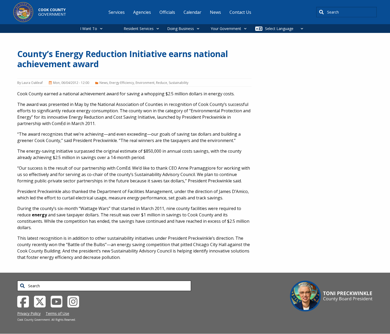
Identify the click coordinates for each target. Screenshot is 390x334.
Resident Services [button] (139, 28)
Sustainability (178, 82)
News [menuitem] (215, 12)
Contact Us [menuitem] (240, 12)
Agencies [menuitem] (142, 12)
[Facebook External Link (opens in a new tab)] (25, 301)
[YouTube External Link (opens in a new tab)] (58, 301)
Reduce (161, 82)
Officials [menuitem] (167, 12)
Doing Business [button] (180, 28)
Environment (145, 82)
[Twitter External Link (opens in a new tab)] (42, 301)
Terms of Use (57, 313)
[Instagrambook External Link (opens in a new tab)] (75, 301)
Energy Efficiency (121, 82)
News (103, 82)
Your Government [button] (226, 28)
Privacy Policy (29, 313)
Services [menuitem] (117, 12)
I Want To (88, 28)
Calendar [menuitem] (192, 12)
